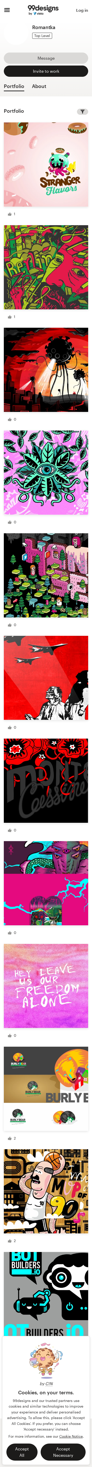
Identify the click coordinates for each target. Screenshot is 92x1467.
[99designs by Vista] (43, 10)
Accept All (22, 1452)
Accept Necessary (63, 1452)
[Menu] (7, 10)
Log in (82, 10)
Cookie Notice (71, 1436)
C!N (49, 1383)
